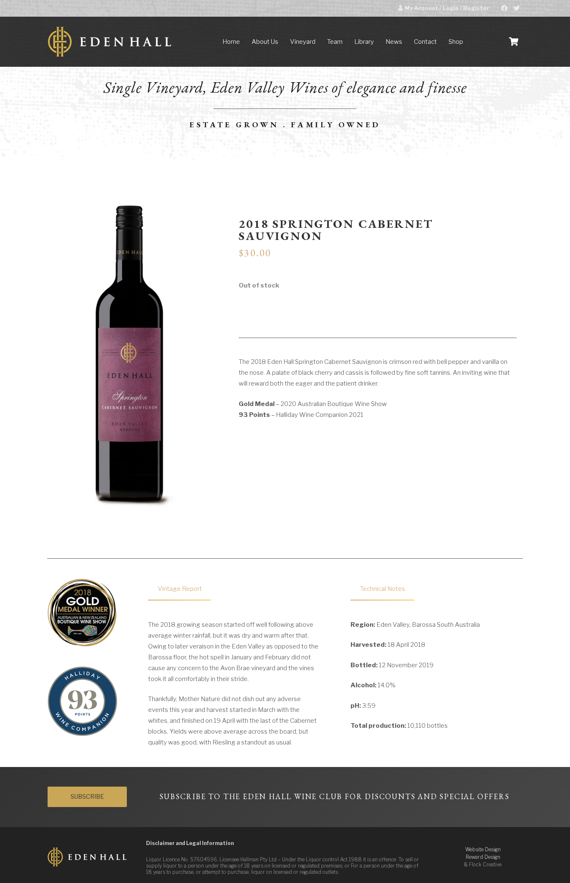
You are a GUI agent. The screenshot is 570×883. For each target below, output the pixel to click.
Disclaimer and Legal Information (190, 843)
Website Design (483, 849)
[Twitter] (516, 8)
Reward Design (483, 857)
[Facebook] (504, 8)
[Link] (109, 42)
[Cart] (513, 42)
